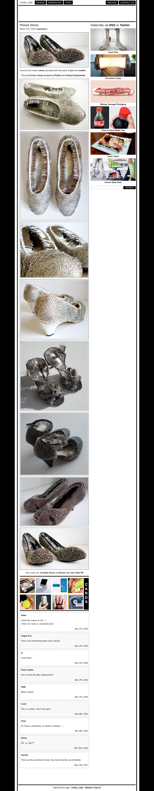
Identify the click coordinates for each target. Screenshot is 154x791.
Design (40, 2)
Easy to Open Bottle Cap (113, 130)
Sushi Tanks (113, 156)
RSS (112, 25)
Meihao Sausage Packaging (113, 104)
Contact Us (127, 2)
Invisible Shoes (47, 573)
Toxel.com (26, 2)
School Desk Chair (113, 182)
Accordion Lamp (113, 78)
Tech (68, 2)
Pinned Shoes (29, 25)
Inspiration (55, 2)
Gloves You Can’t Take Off (71, 573)
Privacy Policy (93, 788)
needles (82, 70)
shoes (41, 70)
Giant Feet (113, 52)
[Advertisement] (77, 14)
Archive (112, 2)
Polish (58, 75)
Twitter (125, 25)
